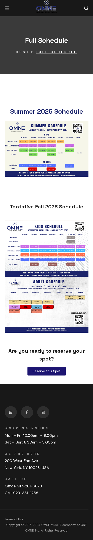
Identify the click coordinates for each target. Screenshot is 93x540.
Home (23, 52)
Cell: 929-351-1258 (21, 492)
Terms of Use (14, 519)
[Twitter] (11, 412)
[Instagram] (43, 412)
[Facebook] (27, 412)
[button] (86, 8)
